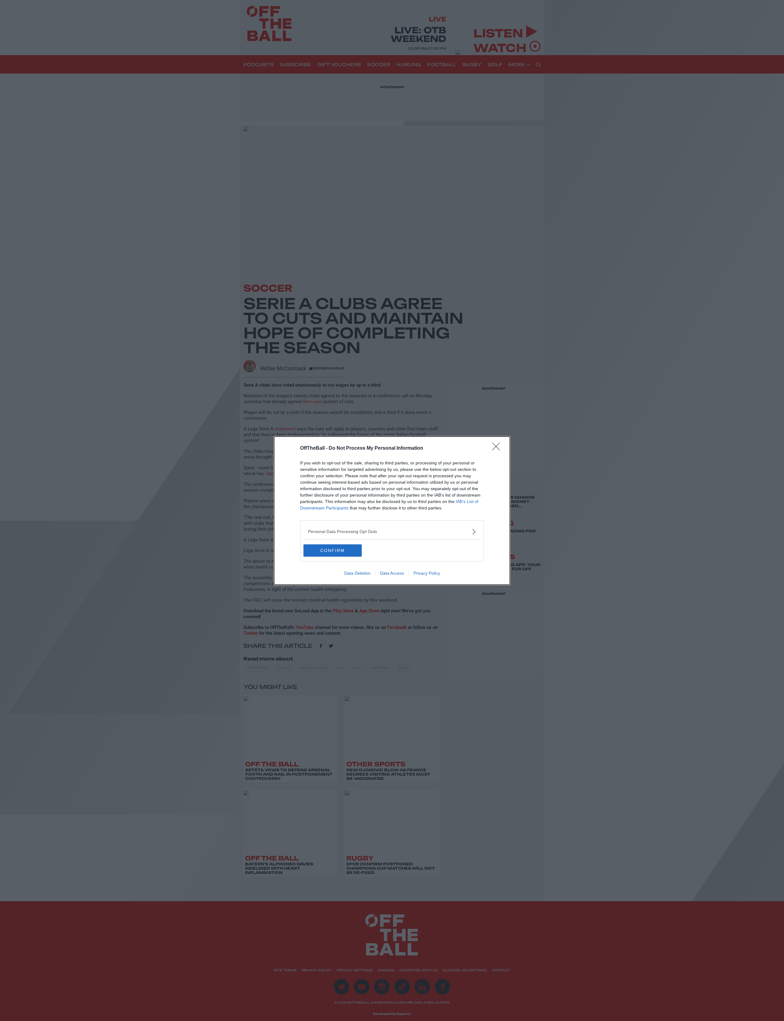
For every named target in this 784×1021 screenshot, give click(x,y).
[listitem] (392, 531)
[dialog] (392, 511)
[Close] (498, 448)
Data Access (392, 573)
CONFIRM (332, 550)
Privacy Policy (426, 573)
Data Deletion (357, 573)
